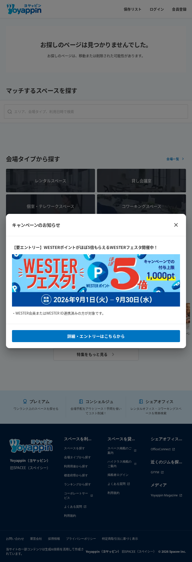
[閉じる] (176, 225)
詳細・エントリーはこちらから (96, 336)
